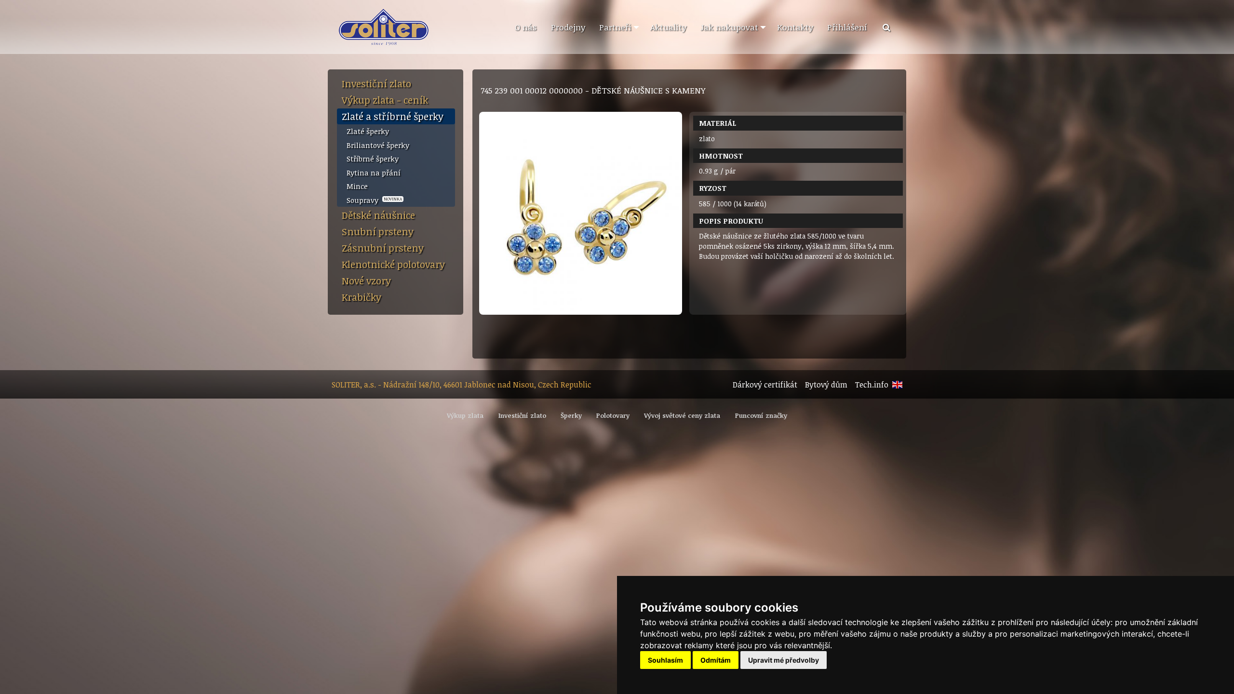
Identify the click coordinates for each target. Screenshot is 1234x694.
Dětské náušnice (378, 215)
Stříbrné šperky (373, 158)
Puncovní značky (761, 415)
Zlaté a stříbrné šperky (392, 116)
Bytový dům (826, 384)
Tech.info (871, 384)
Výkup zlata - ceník (385, 100)
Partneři (615, 27)
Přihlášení (847, 27)
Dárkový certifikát (765, 384)
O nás (526, 27)
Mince (357, 186)
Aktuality (668, 27)
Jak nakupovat (729, 27)
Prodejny (568, 27)
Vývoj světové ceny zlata (682, 415)
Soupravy (374, 200)
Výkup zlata (465, 415)
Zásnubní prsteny (383, 247)
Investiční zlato (376, 83)
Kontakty (795, 27)
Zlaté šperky (368, 131)
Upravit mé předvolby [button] (783, 660)
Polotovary (613, 415)
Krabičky (361, 297)
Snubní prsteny (378, 231)
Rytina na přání (374, 172)
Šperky (571, 415)
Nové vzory (366, 280)
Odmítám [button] (715, 660)
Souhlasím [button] (665, 660)
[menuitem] (525, 27)
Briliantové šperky (378, 145)
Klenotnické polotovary (393, 264)
